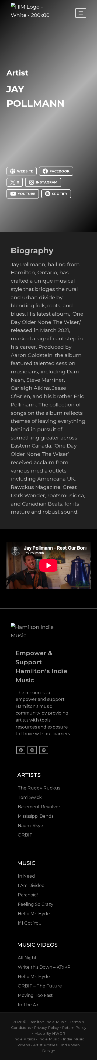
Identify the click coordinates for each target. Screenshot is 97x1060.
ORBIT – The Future (40, 986)
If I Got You (30, 923)
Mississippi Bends (35, 816)
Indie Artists (24, 1039)
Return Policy (74, 1027)
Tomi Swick (30, 797)
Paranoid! (28, 894)
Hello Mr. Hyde (34, 913)
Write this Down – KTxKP (44, 967)
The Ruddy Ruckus (39, 788)
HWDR (58, 1033)
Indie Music (49, 1039)
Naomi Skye (30, 825)
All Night (27, 957)
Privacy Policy (46, 1027)
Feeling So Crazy (35, 904)
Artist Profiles (45, 1045)
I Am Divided (31, 885)
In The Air (28, 1004)
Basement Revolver (39, 806)
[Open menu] (80, 13)
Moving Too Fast (35, 995)
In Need (26, 876)
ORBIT (25, 835)
